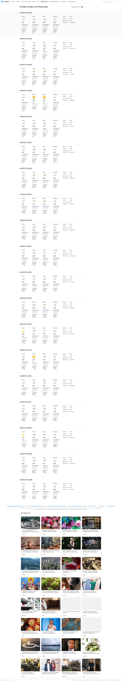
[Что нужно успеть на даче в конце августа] (71, 607)
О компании (6, 680)
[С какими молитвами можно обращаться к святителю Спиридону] (30, 586)
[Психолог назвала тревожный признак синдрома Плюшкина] (91, 566)
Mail (2, 680)
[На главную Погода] (6, 1)
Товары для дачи (111, 506)
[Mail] (2, 1)
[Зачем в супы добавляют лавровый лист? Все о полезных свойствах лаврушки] (91, 647)
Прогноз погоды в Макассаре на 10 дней (77, 506)
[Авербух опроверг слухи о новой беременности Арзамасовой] (50, 668)
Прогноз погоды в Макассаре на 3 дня (16, 506)
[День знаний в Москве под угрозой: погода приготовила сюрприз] (71, 546)
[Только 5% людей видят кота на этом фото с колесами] (71, 627)
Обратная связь (104, 680)
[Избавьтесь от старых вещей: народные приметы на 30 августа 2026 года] (91, 526)
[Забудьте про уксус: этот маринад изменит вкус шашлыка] (50, 546)
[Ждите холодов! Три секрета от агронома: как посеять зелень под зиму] (50, 586)
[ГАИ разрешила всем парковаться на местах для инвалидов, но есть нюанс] (30, 647)
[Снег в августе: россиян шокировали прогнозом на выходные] (50, 566)
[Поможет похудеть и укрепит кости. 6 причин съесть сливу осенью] (71, 526)
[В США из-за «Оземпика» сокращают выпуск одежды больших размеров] (91, 586)
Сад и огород (102, 506)
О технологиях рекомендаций (94, 680)
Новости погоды (93, 506)
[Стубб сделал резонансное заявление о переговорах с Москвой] (71, 647)
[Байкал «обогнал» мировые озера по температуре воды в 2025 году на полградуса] (50, 647)
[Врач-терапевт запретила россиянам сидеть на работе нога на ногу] (91, 668)
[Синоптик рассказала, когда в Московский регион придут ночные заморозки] (91, 546)
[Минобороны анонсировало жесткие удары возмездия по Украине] (71, 668)
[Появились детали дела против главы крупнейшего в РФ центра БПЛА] (30, 546)
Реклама (10, 680)
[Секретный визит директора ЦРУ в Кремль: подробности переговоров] (91, 627)
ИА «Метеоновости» (117, 680)
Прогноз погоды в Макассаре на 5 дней (36, 506)
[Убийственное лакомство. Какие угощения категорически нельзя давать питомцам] (71, 586)
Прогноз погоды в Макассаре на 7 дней (57, 506)
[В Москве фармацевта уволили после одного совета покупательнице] (30, 607)
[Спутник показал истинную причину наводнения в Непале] (91, 607)
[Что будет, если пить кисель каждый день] (71, 566)
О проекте (74, 680)
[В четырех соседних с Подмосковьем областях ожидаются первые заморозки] (30, 668)
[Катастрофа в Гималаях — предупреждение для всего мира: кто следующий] (30, 526)
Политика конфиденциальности (82, 680)
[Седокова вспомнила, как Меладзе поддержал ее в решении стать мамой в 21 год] (50, 627)
